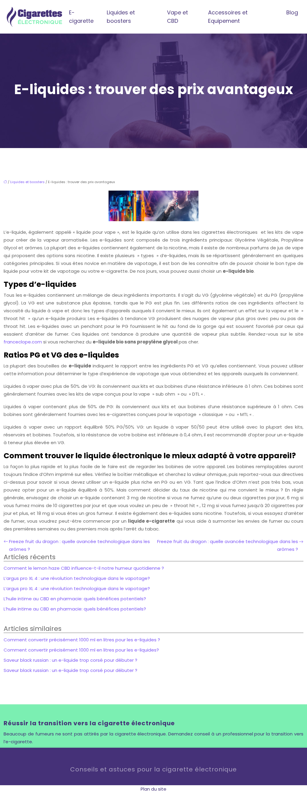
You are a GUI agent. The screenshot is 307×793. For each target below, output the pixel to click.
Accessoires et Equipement (228, 17)
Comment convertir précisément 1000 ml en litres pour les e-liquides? (81, 650)
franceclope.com (23, 342)
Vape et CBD (177, 17)
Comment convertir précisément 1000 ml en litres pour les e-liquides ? (82, 640)
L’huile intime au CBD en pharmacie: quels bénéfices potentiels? (75, 598)
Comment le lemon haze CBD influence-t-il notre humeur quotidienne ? (84, 568)
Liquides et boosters (121, 17)
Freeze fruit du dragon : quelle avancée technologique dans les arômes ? (79, 545)
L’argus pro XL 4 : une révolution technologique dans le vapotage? (77, 578)
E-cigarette (81, 17)
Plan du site (153, 789)
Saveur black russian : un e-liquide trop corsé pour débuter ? (70, 660)
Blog (292, 12)
